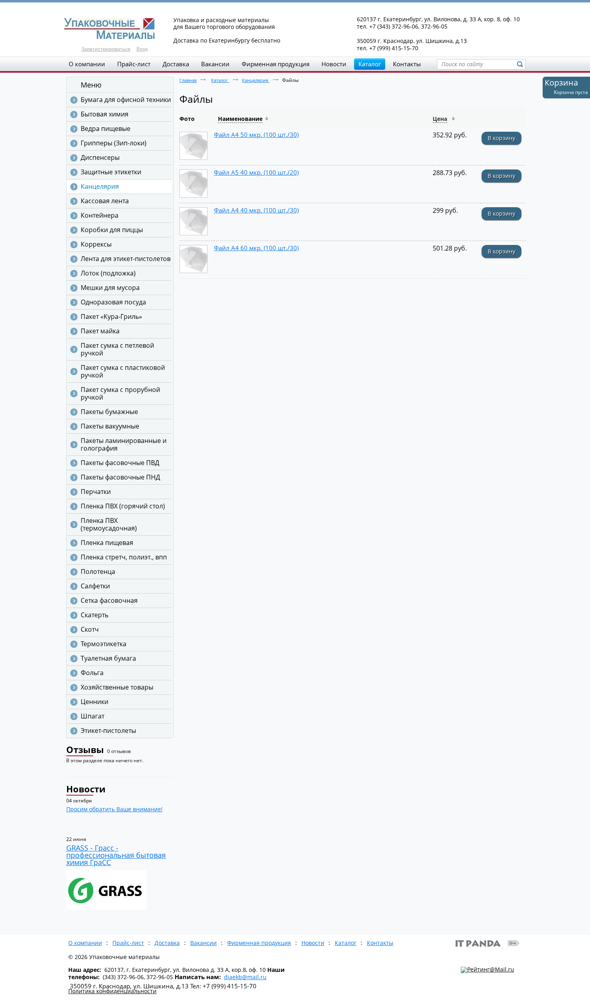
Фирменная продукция (259, 943)
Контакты (380, 943)
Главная (188, 80)
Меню (91, 85)
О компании (85, 943)
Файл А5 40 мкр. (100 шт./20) (256, 172)
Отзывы (85, 749)
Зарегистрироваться (105, 48)
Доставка (167, 943)
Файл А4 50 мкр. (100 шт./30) (256, 135)
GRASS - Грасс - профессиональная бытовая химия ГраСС (116, 855)
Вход (142, 48)
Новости (86, 789)
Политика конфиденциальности (112, 991)
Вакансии (203, 943)
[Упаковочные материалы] (295, 29)
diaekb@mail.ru (245, 977)
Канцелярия (255, 80)
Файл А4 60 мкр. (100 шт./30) (256, 248)
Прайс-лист (128, 943)
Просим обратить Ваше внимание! (114, 809)
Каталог (369, 64)
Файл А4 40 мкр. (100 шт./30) (256, 210)
